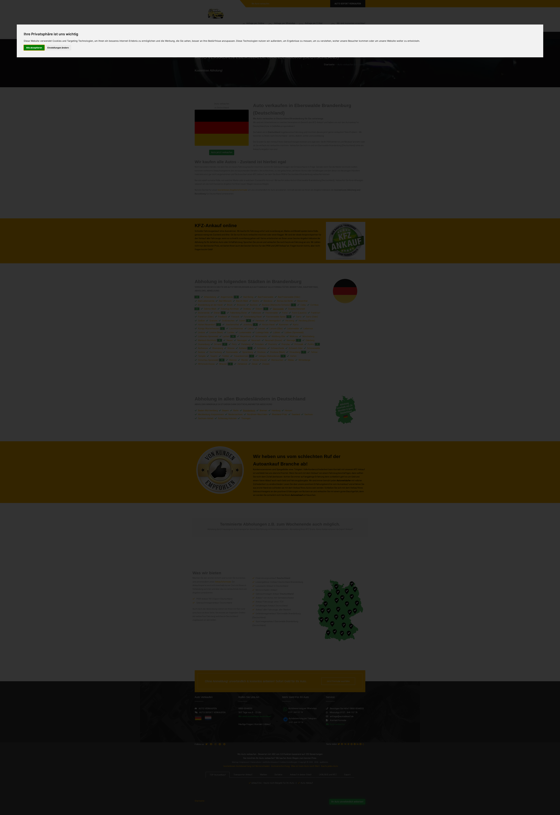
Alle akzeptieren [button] (34, 47)
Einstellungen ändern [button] (58, 47)
